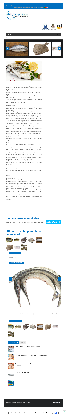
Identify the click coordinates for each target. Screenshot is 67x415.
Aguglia (11, 309)
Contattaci (40, 7)
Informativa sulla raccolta (18, 413)
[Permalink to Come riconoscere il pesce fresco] (11, 366)
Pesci (17, 50)
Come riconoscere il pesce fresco (24, 363)
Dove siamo (34, 7)
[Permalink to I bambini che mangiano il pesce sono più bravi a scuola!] (11, 357)
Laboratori (18, 348)
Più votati (22, 342)
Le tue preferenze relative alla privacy (41, 413)
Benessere (19, 365)
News (18, 382)
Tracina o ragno (36, 213)
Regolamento (26, 7)
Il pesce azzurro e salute (22, 372)
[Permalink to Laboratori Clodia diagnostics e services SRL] (11, 349)
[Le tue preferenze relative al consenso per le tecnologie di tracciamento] (64, 412)
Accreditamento (18, 7)
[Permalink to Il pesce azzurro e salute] (11, 375)
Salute (18, 356)
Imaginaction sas (20, 402)
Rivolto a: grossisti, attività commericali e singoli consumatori (25, 222)
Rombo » (40, 45)
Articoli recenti (13, 342)
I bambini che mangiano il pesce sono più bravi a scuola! (31, 355)
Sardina (9, 213)
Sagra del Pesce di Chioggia (17, 37)
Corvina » (17, 45)
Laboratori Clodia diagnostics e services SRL (27, 346)
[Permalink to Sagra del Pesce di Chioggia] (11, 383)
